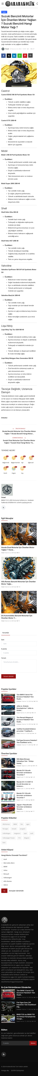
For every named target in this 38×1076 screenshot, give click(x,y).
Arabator (19, 701)
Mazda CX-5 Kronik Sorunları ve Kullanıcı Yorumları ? (24, 772)
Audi (5, 859)
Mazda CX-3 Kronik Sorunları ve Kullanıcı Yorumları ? (24, 795)
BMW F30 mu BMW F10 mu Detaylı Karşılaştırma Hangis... (26, 1016)
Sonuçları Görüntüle (16, 891)
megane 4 (17, 833)
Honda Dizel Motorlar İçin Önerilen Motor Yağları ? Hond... (17, 548)
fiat (22, 824)
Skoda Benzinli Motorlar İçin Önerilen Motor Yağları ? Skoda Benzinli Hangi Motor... (19, 432)
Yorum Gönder (8, 676)
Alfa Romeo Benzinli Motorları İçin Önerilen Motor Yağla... (18, 582)
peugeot (22, 829)
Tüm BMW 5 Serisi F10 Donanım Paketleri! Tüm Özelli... (25, 697)
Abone (33, 1043)
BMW (15, 824)
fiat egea (5, 829)
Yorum (3, 658)
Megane (26, 838)
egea (27, 824)
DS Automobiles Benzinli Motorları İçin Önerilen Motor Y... (16, 617)
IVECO (6, 885)
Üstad (3, 497)
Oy (4, 891)
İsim (2, 640)
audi (31, 833)
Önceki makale (20, 428)
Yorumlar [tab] (5, 633)
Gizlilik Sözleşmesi (17, 1070)
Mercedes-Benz (9, 863)
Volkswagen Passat (9, 838)
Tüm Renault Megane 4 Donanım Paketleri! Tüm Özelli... (25, 720)
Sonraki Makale (17, 438)
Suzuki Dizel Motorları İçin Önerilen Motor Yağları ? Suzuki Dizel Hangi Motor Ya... (19, 441)
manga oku (5, 1070)
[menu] (2, 3)
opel (25, 833)
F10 (19, 838)
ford (4, 842)
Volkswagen (8, 878)
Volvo (5, 870)
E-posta (4, 649)
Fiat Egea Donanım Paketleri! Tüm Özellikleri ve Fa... (27, 741)
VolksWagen (6, 833)
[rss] (3, 1054)
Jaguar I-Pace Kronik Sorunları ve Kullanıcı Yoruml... (24, 807)
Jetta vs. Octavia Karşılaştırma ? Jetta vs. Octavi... (25, 708)
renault (14, 829)
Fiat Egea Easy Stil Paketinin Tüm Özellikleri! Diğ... (26, 1004)
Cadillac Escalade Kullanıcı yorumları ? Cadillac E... (26, 730)
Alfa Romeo (6, 824)
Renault (6, 874)
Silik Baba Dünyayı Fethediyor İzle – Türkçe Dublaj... (25, 761)
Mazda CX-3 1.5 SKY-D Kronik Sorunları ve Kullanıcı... (25, 784)
